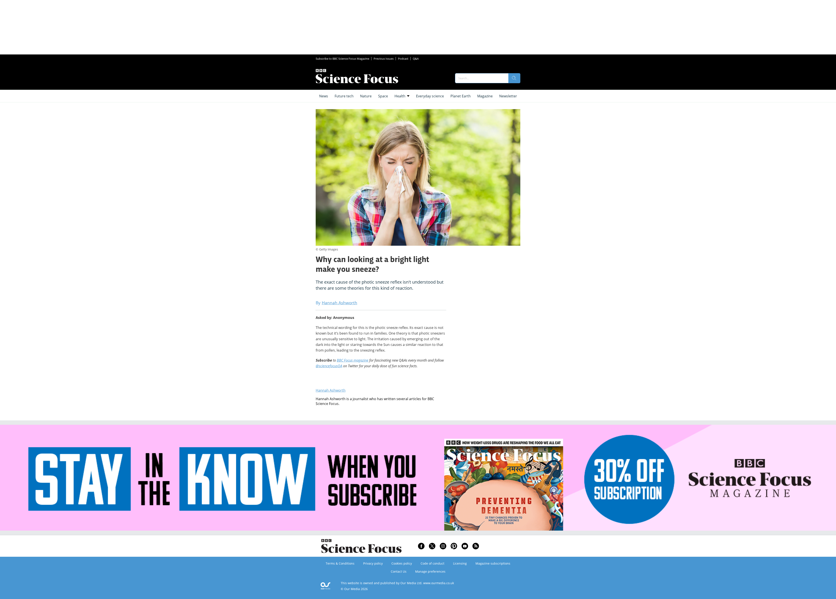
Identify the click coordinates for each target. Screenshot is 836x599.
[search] (514, 78)
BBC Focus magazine (352, 360)
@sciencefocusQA (329, 366)
